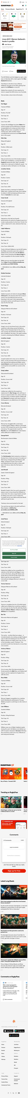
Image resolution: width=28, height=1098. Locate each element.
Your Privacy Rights (14, 549)
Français (16, 1068)
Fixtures (3, 1047)
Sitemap (3, 1059)
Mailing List (16, 1050)
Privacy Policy (4, 1076)
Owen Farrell (22, 133)
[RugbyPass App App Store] (8, 1031)
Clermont (6, 398)
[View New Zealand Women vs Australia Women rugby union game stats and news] (5, 16)
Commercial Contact (17, 1079)
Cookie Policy (4, 1082)
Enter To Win (18, 26)
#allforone (21, 262)
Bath (13, 671)
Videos (3, 1056)
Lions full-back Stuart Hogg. (8, 66)
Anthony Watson (10, 609)
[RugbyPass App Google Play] (20, 1031)
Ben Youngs (13, 393)
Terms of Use (4, 1079)
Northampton (7, 456)
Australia (8, 195)
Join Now (16, 1044)
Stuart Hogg (20, 254)
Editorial (16, 1083)
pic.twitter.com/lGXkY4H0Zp (9, 264)
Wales (21, 124)
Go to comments (7, 999)
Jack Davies (8, 44)
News (2, 9)
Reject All (14, 553)
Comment (6, 71)
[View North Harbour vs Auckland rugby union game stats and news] (14, 16)
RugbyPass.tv (17, 1047)
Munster (3, 430)
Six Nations (21, 252)
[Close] (25, 539)
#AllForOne (12, 508)
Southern (16, 1059)
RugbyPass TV (20, 9)
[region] (14, 549)
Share (12, 71)
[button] (26, 9)
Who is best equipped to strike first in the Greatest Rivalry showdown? (10, 986)
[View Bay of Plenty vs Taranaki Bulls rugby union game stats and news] (22, 16)
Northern (16, 1056)
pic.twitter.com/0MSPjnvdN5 (9, 510)
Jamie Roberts (5, 364)
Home (2, 1044)
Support (16, 1076)
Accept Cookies (14, 557)
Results (3, 1050)
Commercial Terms (5, 1085)
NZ (14, 1065)
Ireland (13, 430)
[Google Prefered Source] (20, 71)
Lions (16, 77)
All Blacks (10, 87)
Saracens (18, 731)
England (3, 162)
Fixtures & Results (10, 9)
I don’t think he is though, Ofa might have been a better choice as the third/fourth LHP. (11, 993)
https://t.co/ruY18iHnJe (11, 262)
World (15, 1062)
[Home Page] (7, 5)
